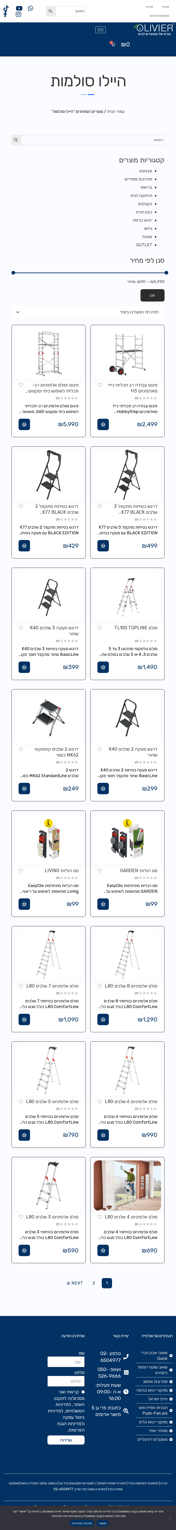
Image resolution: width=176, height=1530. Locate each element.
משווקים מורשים (159, 15)
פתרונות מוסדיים (138, 179)
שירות (149, 6)
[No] (170, 1518)
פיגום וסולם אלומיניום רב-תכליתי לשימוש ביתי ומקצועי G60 (53, 391)
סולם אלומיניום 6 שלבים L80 (131, 1101)
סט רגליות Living (62, 870)
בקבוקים (145, 203)
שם (82, 1353)
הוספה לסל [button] (103, 424)
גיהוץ (148, 228)
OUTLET (144, 244)
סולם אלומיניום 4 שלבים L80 (131, 1217)
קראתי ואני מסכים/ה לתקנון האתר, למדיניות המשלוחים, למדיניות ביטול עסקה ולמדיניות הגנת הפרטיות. (66, 1411)
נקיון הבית (144, 211)
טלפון (79, 1372)
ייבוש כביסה (142, 220)
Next (77, 1283)
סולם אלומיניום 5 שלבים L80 (52, 1101)
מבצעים (145, 170)
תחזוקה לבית (141, 195)
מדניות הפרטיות (82, 1523)
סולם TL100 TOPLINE (135, 627)
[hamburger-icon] (100, 29)
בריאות (146, 187)
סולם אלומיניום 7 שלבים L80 (52, 986)
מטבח (147, 236)
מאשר (102, 1523)
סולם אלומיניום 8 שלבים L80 (131, 986)
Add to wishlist (99, 384)
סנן (152, 295)
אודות (165, 6)
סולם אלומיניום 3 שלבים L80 (52, 1217)
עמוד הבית (116, 111)
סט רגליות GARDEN (138, 870)
